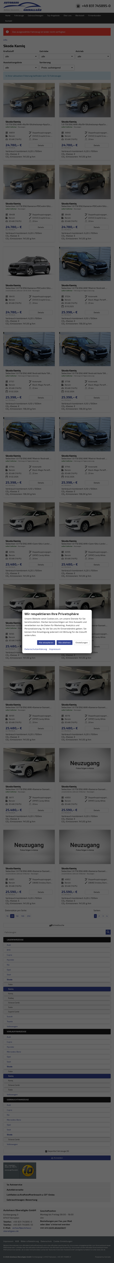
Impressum (54, 649)
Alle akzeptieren (46, 642)
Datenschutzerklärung (35, 649)
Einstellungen (82, 642)
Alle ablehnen (64, 642)
